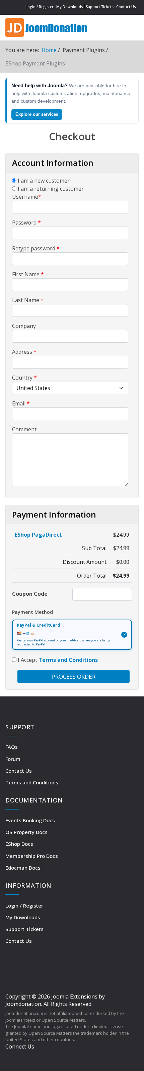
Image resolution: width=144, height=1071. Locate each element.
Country (24, 377)
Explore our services (36, 114)
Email (21, 403)
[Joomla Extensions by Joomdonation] (47, 26)
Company (24, 326)
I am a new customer (43, 180)
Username (26, 196)
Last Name (28, 300)
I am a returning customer (50, 188)
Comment (24, 429)
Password (26, 222)
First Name (28, 274)
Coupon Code (30, 593)
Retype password (36, 248)
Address (24, 351)
